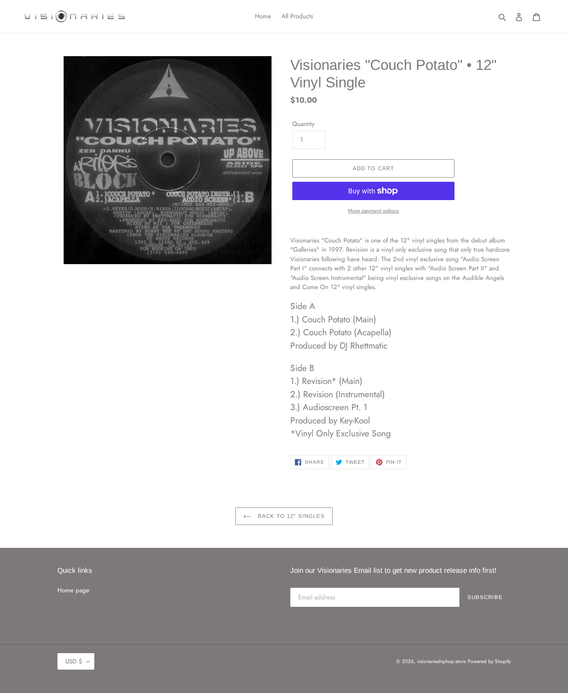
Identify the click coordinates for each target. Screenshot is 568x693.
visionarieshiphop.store (441, 661)
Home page (73, 590)
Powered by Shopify (489, 661)
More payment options (373, 211)
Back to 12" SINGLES (290, 516)
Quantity (303, 124)
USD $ (73, 661)
